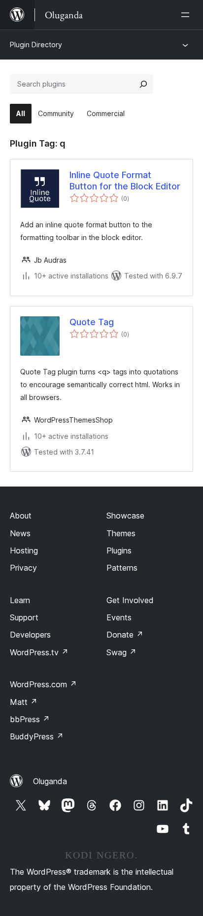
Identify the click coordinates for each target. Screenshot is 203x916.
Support (24, 617)
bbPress (30, 719)
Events (119, 617)
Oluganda (50, 781)
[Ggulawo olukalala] (187, 15)
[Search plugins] (143, 84)
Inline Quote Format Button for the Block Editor (124, 180)
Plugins (119, 550)
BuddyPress (37, 736)
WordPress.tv (39, 652)
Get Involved (130, 600)
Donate (124, 635)
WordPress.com (43, 684)
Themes (120, 533)
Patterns (121, 568)
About (21, 515)
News (20, 533)
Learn (20, 600)
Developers (30, 635)
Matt (23, 702)
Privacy (23, 568)
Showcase (125, 515)
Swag (121, 652)
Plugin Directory (36, 44)
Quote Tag (91, 322)
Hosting (24, 550)
